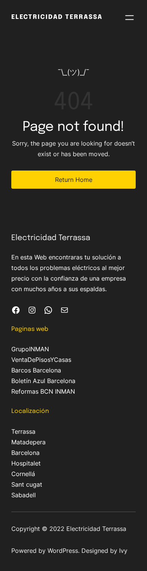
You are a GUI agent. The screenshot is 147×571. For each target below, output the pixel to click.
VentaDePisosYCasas (41, 359)
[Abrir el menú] (129, 17)
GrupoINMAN (30, 349)
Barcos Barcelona (36, 370)
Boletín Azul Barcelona (43, 381)
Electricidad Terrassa (57, 17)
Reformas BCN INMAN (43, 391)
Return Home (73, 179)
